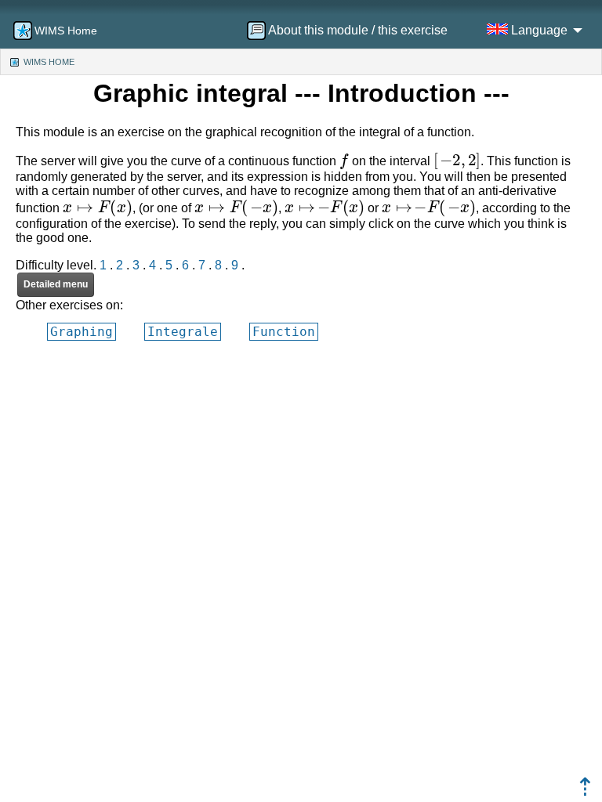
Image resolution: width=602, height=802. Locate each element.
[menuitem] (352, 31)
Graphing (81, 331)
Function (283, 331)
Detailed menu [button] (56, 284)
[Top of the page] (585, 791)
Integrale (182, 331)
